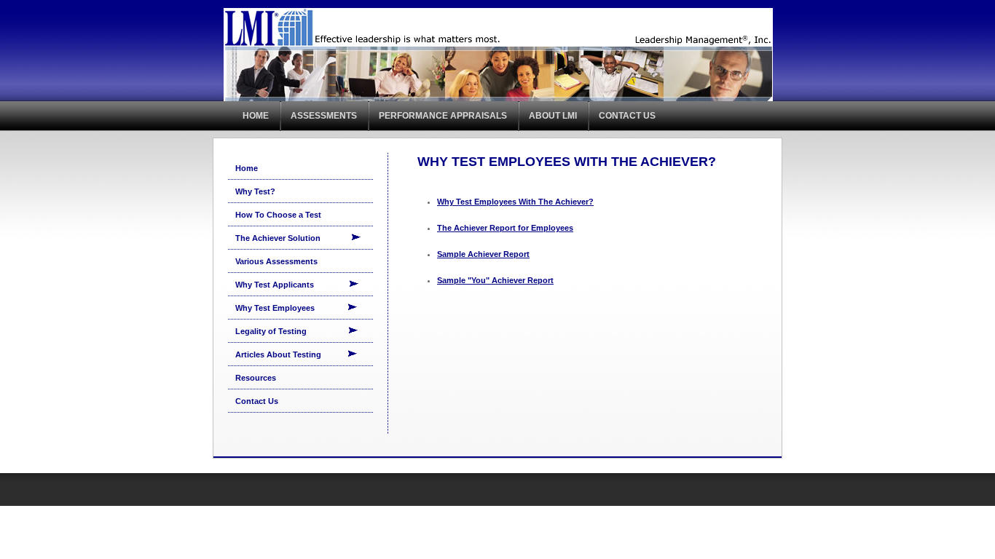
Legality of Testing (291, 331)
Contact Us (627, 116)
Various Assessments (276, 261)
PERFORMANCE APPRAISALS (443, 116)
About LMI (553, 116)
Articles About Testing (291, 354)
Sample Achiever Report (483, 254)
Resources (255, 377)
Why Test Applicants (292, 284)
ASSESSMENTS (324, 116)
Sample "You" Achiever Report (495, 280)
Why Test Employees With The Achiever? (515, 201)
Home (256, 116)
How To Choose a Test (278, 214)
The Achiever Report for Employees (505, 227)
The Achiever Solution (293, 238)
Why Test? (255, 191)
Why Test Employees (291, 308)
